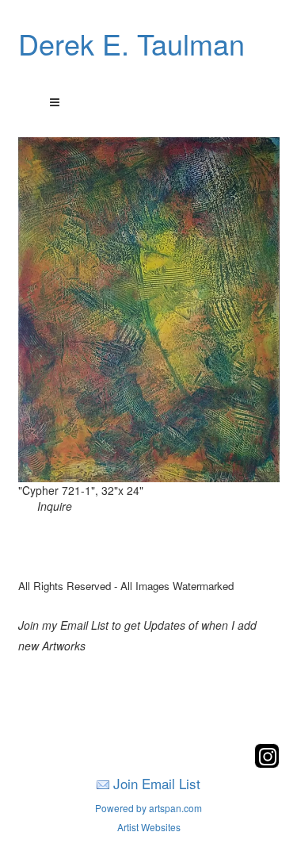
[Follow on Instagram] (267, 763)
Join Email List (156, 783)
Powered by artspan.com (148, 808)
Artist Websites (149, 827)
